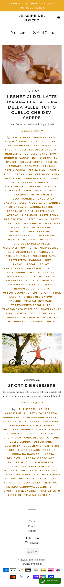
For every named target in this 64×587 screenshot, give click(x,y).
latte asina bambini (21, 215)
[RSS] (52, 33)
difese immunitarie (41, 186)
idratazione (18, 194)
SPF (35, 292)
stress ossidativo (38, 297)
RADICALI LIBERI (41, 260)
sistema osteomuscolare (26, 290)
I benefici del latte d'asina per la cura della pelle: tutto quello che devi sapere (32, 107)
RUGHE (53, 268)
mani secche (41, 227)
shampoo (49, 280)
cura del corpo (36, 437)
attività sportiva (18, 141)
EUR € (30, 551)
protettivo (17, 260)
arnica (44, 409)
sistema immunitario (24, 284)
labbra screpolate (39, 458)
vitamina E (50, 317)
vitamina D (30, 317)
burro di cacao (16, 158)
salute (35, 272)
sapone (49, 272)
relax (44, 264)
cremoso (42, 174)
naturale (10, 247)
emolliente (33, 190)
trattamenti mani (38, 301)
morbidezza (49, 239)
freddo (51, 190)
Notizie (17, 32)
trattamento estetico (20, 309)
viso (32, 313)
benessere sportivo (40, 153)
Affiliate (32, 530)
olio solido (49, 247)
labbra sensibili (20, 211)
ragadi (17, 264)
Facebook (34, 538)
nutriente (29, 247)
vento (21, 313)
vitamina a (47, 313)
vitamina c (11, 317)
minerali (30, 239)
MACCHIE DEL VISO (37, 223)
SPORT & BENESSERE (32, 385)
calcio (11, 162)
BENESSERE (13, 153)
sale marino (16, 272)
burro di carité (44, 158)
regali (32, 264)
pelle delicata (44, 256)
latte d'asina (37, 219)
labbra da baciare (25, 454)
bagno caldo (46, 141)
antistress (21, 137)
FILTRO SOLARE (29, 450)
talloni (15, 301)
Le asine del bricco (32, 18)
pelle (25, 256)
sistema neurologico (34, 286)
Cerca (32, 521)
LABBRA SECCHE (41, 207)
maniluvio (18, 231)
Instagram (33, 542)
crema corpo (15, 170)
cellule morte (31, 162)
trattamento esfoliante (30, 305)
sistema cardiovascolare (26, 486)
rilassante (36, 268)
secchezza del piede (22, 280)
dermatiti (43, 182)
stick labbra (26, 491)
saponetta (14, 276)
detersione (14, 186)
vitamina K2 (16, 321)
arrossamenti (44, 137)
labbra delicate (32, 203)
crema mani (37, 170)
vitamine (35, 321)
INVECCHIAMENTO (22, 198)
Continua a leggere (31, 130)
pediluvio (46, 252)
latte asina (45, 211)
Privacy (32, 526)
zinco (49, 321)
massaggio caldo (22, 235)
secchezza (47, 276)
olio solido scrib (21, 252)
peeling (12, 256)
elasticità (13, 190)
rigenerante (14, 268)
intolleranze (42, 194)
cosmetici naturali (40, 166)
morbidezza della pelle (30, 243)
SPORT (45, 292)
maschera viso (40, 231)
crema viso (23, 174)
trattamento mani (38, 495)
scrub (31, 276)
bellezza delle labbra (38, 149)
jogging (49, 450)
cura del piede (36, 178)
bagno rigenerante (23, 145)
